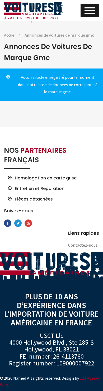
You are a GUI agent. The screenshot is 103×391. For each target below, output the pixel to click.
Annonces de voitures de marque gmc (59, 35)
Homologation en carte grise (46, 178)
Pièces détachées (34, 199)
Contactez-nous (82, 245)
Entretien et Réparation (39, 188)
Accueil (10, 35)
